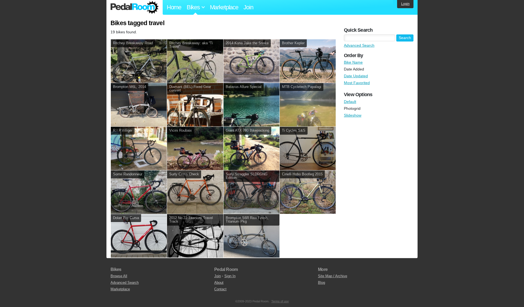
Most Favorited (357, 83)
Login (405, 4)
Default (350, 101)
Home (174, 7)
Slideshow (352, 115)
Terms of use (280, 301)
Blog (321, 283)
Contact (220, 289)
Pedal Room (135, 7)
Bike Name (353, 62)
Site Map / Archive (332, 276)
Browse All (119, 276)
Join (248, 7)
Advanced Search (359, 45)
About (219, 283)
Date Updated (356, 76)
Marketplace (224, 7)
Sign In (230, 276)
